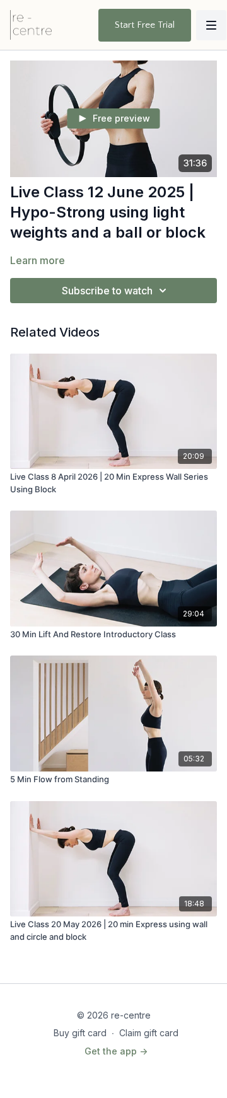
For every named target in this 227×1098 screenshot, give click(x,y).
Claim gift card (148, 1032)
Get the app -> (116, 1051)
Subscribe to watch (107, 290)
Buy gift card (80, 1032)
